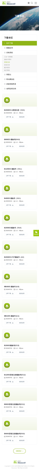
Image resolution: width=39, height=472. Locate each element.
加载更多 (19, 451)
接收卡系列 (7, 59)
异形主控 (7, 62)
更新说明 (21, 117)
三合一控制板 (8, 57)
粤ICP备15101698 (23, 468)
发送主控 (7, 65)
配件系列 (7, 67)
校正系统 (7, 70)
